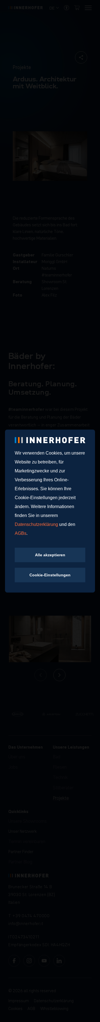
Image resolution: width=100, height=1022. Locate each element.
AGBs (20, 533)
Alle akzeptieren (50, 555)
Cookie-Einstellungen (50, 575)
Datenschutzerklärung (37, 524)
